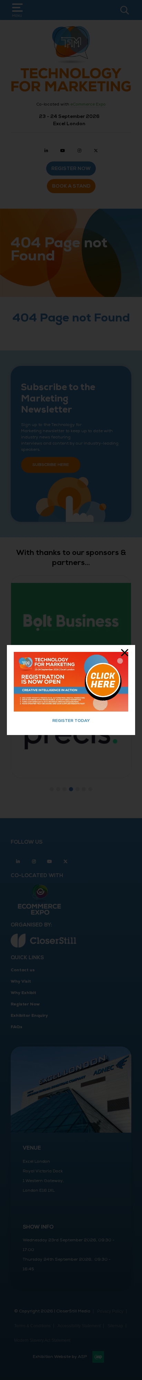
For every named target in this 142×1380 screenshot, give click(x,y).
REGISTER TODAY (71, 720)
